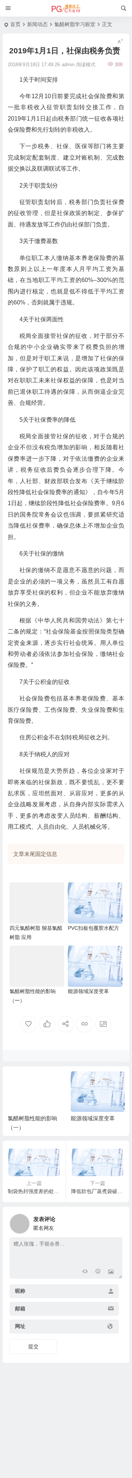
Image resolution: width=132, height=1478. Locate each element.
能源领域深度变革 (88, 991)
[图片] (111, 1272)
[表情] (98, 1272)
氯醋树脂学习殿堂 (74, 24)
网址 (20, 1326)
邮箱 (20, 1308)
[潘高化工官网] (66, 8)
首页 (15, 24)
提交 (33, 1346)
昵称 (20, 1291)
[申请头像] (115, 1221)
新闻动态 (37, 24)
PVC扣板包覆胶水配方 (93, 928)
